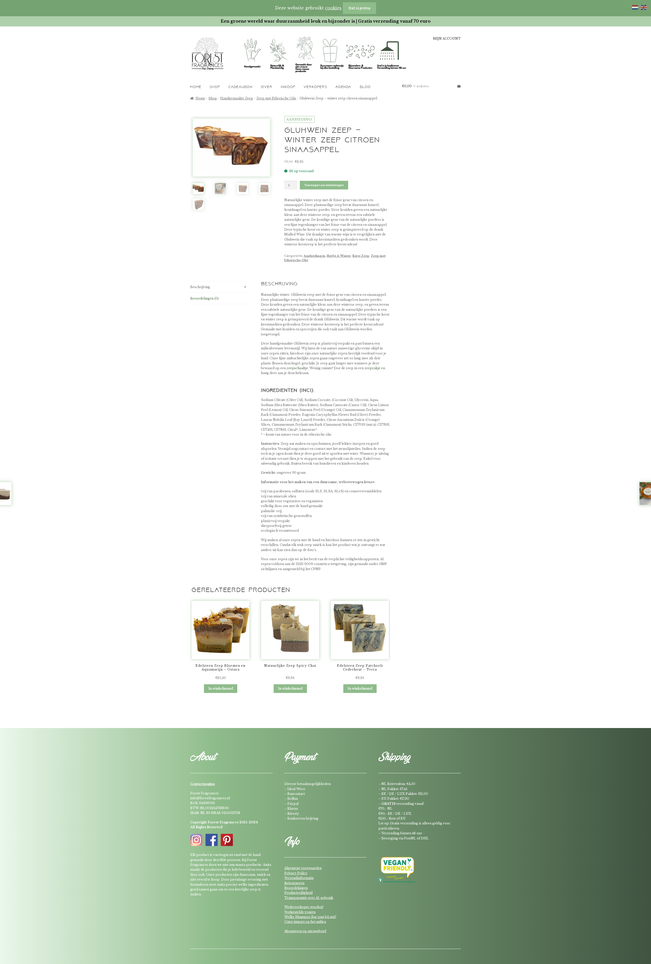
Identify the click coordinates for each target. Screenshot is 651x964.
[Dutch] (634, 6)
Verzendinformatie (299, 878)
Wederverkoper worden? (303, 907)
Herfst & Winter (339, 256)
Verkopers (315, 87)
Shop (215, 87)
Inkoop (288, 87)
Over (266, 87)
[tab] (219, 287)
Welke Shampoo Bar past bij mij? (310, 917)
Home (195, 87)
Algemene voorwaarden (303, 868)
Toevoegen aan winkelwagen (324, 185)
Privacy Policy (295, 873)
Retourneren (294, 883)
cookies (333, 7)
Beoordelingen (296, 888)
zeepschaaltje (297, 368)
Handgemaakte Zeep (236, 98)
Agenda (343, 87)
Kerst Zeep (360, 256)
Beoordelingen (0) (204, 298)
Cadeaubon (240, 87)
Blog (365, 87)
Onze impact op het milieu (305, 922)
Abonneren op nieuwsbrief (305, 931)
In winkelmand (220, 688)
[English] (643, 6)
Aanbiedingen (314, 256)
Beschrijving (200, 287)
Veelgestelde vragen (300, 912)
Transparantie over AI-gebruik (308, 898)
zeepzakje (372, 368)
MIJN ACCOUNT (447, 38)
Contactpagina (202, 784)
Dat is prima (359, 7)
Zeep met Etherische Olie (276, 98)
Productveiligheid (298, 893)
